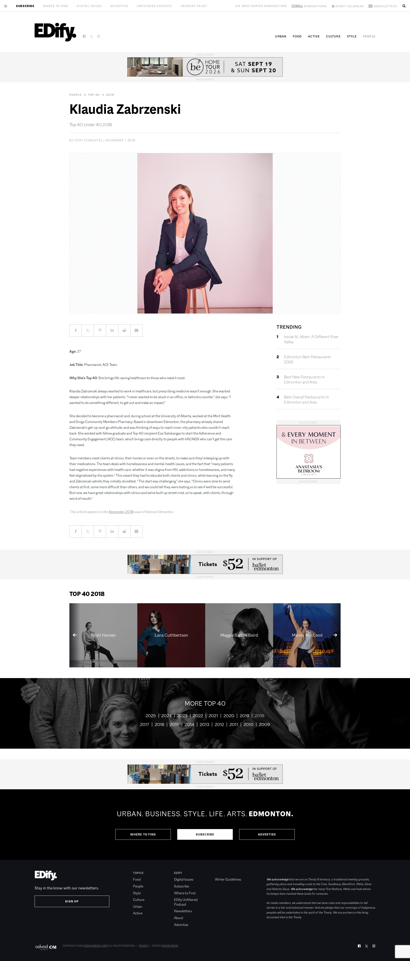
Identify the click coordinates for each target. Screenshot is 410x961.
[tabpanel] (205, 824)
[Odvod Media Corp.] (46, 947)
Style (352, 36)
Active (314, 36)
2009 (264, 724)
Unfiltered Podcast (154, 6)
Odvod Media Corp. (95, 946)
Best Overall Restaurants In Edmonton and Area (306, 400)
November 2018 (121, 512)
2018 (110, 95)
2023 (182, 716)
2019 (244, 716)
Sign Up (72, 901)
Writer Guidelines (228, 879)
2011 (234, 724)
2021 (213, 716)
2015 (174, 724)
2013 (204, 724)
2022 (198, 716)
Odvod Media (169, 946)
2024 (166, 716)
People (369, 36)
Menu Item (223, 873)
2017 (144, 724)
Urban (280, 36)
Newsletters (183, 911)
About (178, 918)
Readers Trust (194, 6)
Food (297, 36)
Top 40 (94, 95)
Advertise (119, 6)
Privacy (144, 946)
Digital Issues (89, 6)
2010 (248, 724)
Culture (333, 36)
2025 (151, 716)
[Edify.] (55, 32)
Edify (178, 873)
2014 (189, 724)
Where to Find (55, 6)
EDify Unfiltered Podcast (186, 902)
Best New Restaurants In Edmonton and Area (304, 379)
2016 (159, 724)
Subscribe (25, 6)
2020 (229, 716)
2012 (219, 724)
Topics (138, 873)
